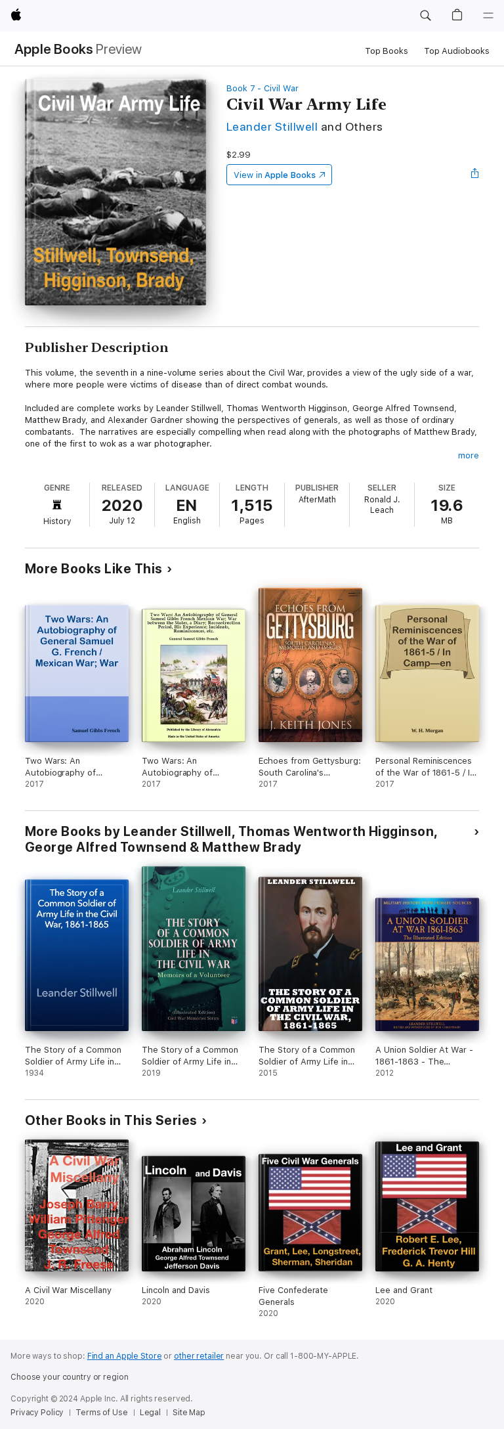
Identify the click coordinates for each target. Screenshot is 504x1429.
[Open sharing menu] (475, 174)
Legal (150, 1412)
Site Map (189, 1412)
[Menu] (488, 16)
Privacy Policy (37, 1412)
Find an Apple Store (124, 1356)
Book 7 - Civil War (262, 88)
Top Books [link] (386, 51)
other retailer (199, 1356)
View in (275, 175)
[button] (425, 16)
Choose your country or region (69, 1377)
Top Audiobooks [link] (457, 51)
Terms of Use (101, 1412)
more (468, 455)
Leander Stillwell (272, 126)
